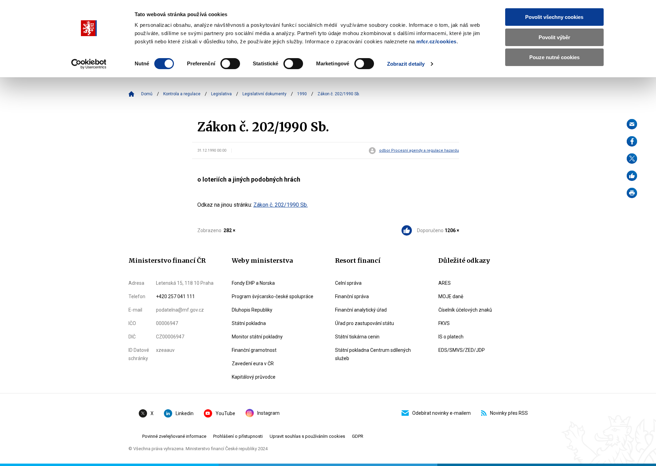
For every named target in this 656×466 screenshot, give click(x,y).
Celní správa (348, 283)
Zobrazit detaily (406, 64)
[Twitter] (632, 158)
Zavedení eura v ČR (253, 363)
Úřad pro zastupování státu (364, 323)
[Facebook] (632, 141)
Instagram (268, 413)
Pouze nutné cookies (554, 57)
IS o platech (451, 336)
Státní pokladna (249, 323)
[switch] (230, 63)
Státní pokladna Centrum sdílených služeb (373, 354)
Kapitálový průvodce (253, 377)
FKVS (444, 323)
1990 (302, 93)
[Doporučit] (632, 176)
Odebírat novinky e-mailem (441, 413)
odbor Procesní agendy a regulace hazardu (419, 151)
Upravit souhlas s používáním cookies (307, 436)
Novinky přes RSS (509, 413)
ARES (444, 283)
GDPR (357, 436)
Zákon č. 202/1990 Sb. (280, 205)
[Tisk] (632, 193)
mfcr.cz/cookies (436, 41)
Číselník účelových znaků (465, 310)
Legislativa (221, 93)
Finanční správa (352, 296)
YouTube (225, 413)
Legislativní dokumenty (264, 93)
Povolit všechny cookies (554, 17)
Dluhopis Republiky (252, 310)
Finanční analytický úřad (361, 310)
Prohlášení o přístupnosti (238, 436)
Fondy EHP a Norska (253, 283)
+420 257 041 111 (175, 296)
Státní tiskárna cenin (357, 336)
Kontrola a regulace (181, 93)
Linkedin (185, 413)
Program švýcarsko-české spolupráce (272, 296)
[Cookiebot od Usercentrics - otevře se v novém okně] (89, 64)
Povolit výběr (554, 37)
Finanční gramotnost (254, 350)
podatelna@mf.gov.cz (180, 310)
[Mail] (632, 124)
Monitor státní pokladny (257, 336)
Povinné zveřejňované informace (174, 436)
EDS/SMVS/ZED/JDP (461, 350)
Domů (147, 93)
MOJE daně (450, 296)
